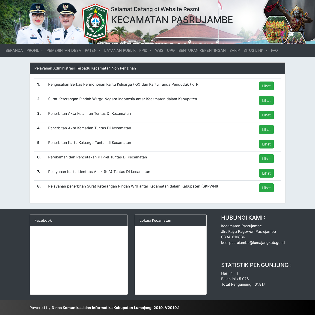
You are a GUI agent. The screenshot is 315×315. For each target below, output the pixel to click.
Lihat (266, 86)
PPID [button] (144, 50)
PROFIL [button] (33, 50)
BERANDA (15, 50)
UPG (171, 50)
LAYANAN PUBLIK (120, 50)
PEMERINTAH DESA (64, 50)
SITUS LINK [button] (254, 50)
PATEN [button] (91, 50)
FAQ (274, 50)
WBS (159, 50)
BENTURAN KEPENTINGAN (202, 50)
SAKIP (234, 50)
